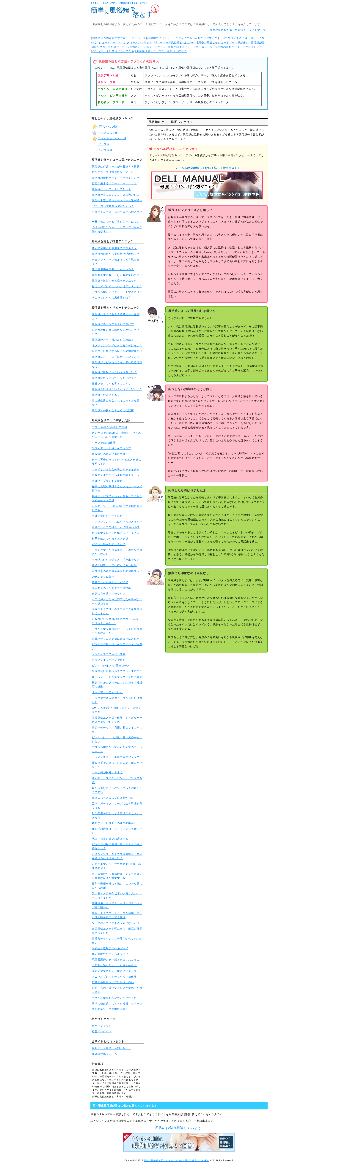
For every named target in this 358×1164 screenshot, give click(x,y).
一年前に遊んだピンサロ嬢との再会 (114, 965)
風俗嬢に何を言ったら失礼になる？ (114, 378)
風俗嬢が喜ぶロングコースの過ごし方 (115, 194)
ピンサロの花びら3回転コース (111, 665)
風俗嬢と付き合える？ (106, 394)
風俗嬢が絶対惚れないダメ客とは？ (114, 372)
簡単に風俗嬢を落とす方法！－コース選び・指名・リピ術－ (176, 1160)
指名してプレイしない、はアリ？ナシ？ (117, 286)
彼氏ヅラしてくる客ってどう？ (111, 383)
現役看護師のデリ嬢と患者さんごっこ (115, 959)
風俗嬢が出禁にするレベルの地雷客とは (117, 351)
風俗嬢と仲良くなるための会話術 (113, 410)
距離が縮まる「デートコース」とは (190, 47)
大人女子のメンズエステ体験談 (111, 588)
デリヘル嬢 (108, 126)
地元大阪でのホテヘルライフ (110, 954)
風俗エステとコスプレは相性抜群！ (114, 797)
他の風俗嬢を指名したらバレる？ (113, 269)
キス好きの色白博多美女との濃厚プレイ (117, 571)
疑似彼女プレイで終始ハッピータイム (115, 533)
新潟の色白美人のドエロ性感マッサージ (117, 1003)
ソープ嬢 (103, 144)
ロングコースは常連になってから (113, 51)
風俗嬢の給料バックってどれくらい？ (238, 47)
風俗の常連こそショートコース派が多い (223, 42)
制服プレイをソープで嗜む (108, 659)
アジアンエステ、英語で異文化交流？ (115, 757)
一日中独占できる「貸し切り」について (117, 221)
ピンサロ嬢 (105, 149)
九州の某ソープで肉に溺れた (110, 1009)
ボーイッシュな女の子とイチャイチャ (115, 469)
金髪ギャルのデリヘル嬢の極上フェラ (115, 475)
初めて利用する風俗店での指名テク (114, 248)
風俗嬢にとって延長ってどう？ (146, 47)
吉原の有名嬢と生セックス (108, 593)
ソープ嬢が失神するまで (107, 772)
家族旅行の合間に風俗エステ (110, 454)
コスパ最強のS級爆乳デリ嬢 (109, 427)
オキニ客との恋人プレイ (107, 692)
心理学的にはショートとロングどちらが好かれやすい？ (182, 38)
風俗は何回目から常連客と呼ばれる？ (115, 254)
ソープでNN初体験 (104, 442)
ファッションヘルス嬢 (112, 138)
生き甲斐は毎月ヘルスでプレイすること (117, 671)
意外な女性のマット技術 (107, 515)
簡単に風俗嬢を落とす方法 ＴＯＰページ (118, 38)
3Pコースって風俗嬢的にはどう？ (175, 42)
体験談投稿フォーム (104, 1054)
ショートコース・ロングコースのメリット (125, 42)
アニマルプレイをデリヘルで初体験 (114, 976)
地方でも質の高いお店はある (110, 838)
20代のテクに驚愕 (103, 576)
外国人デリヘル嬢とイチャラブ (111, 448)
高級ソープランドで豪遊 (107, 480)
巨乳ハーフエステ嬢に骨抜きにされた (115, 638)
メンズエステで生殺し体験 (108, 654)
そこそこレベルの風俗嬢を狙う (111, 297)
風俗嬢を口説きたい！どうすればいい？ (117, 389)
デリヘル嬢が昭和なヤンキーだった (114, 997)
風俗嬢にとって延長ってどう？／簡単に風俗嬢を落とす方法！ (119, 3)
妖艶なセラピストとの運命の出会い (114, 823)
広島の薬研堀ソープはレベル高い (113, 982)
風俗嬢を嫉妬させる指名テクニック (114, 280)
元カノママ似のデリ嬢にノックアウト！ (117, 971)
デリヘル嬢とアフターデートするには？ (117, 292)
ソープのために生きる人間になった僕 (115, 923)
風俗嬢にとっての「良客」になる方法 (115, 356)
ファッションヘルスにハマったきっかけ (117, 521)
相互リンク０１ (102, 1026)
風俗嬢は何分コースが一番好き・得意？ (161, 51)
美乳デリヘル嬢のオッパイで (110, 582)
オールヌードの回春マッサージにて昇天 (117, 677)
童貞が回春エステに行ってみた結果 (114, 565)
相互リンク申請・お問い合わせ (111, 1048)
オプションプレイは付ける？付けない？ (117, 345)
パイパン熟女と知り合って (108, 544)
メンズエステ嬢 (108, 132)
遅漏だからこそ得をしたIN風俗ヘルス (116, 527)
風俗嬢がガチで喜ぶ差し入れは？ (113, 339)
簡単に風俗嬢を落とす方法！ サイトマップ (238, 30)
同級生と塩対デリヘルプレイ (110, 948)
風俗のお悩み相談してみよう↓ (179, 1128)
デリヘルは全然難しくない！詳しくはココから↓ (207, 167)
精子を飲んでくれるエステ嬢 (110, 538)
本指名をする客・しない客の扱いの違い (117, 275)
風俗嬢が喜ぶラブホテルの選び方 (113, 324)
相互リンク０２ (102, 1031)
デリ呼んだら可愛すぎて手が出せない (115, 559)
